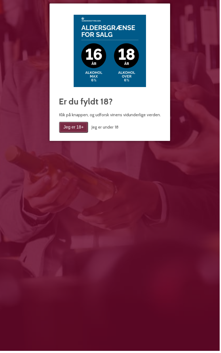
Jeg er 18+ (73, 127)
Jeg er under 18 (104, 127)
